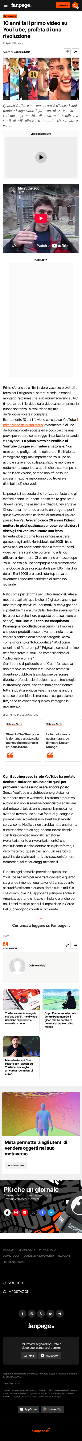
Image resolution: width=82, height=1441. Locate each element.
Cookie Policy (11, 1255)
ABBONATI (63, 5)
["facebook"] (42, 1212)
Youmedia (8, 1249)
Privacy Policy (47, 1249)
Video (6, 936)
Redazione (64, 1255)
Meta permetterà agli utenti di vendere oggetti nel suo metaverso (36, 1148)
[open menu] (4, 5)
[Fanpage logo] (21, 5)
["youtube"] (24, 1212)
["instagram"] (16, 1212)
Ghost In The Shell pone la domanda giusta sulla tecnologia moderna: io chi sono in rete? (22, 740)
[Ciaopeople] (41, 1430)
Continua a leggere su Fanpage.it (41, 925)
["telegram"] (51, 1212)
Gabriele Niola (22, 51)
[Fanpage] (41, 1326)
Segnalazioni (27, 1249)
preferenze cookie (14, 1261)
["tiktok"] (7, 1212)
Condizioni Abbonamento (39, 1255)
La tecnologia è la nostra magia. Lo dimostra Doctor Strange (58, 740)
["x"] (33, 1212)
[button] (75, 51)
